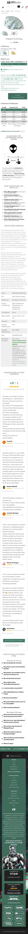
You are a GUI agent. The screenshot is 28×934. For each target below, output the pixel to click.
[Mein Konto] (22, 7)
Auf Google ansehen (8, 446)
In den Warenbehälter (17, 96)
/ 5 (14, 888)
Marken (7, 11)
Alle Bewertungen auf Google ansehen (14, 645)
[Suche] (19, 7)
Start (2, 11)
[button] (3, 7)
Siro (12, 11)
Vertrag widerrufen (13, 771)
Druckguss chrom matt (8, 49)
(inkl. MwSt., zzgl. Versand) (6, 66)
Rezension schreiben (15, 640)
